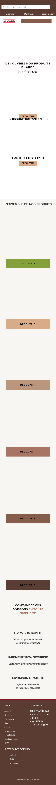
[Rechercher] (52, 7)
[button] (2, 39)
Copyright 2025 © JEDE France (28, 779)
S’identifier (10, 14)
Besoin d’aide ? (48, 14)
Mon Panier (29, 14)
